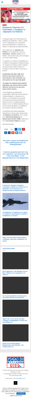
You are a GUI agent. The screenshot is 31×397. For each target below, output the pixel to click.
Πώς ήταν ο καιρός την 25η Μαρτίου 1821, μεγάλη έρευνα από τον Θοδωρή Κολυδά (15, 142)
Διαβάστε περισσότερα (16, 395)
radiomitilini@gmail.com (19, 378)
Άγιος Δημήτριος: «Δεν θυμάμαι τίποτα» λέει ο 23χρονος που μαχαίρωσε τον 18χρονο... (15, 273)
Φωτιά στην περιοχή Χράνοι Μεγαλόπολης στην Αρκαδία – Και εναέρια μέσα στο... (13, 345)
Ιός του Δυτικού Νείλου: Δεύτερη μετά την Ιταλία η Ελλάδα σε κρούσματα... (14, 296)
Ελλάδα (4, 25)
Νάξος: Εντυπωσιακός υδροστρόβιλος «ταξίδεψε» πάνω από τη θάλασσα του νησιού (14, 239)
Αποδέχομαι (21, 393)
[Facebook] (15, 383)
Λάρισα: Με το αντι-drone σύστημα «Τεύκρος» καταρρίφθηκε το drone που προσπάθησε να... (14, 320)
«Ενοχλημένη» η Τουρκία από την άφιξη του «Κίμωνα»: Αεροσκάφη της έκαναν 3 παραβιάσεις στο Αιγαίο (15, 214)
